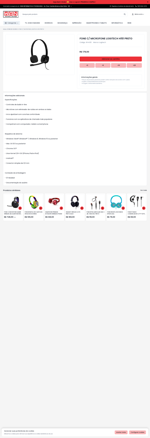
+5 (103, 65)
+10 (118, 65)
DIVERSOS (49, 23)
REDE (129, 23)
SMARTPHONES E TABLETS (96, 23)
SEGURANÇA (62, 23)
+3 (87, 65)
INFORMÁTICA (117, 23)
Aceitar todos (121, 432)
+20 (134, 65)
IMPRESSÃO (76, 23)
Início (4, 29)
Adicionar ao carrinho (111, 59)
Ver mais (143, 190)
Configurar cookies (137, 432)
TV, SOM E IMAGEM (32, 23)
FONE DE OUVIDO (12, 29)
